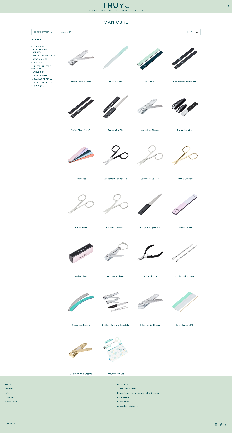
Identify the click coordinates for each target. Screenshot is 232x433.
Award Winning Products (39, 51)
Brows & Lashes (39, 59)
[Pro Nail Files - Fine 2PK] (81, 107)
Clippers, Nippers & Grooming (41, 67)
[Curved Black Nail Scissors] (116, 155)
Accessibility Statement (127, 406)
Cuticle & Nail (38, 72)
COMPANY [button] (123, 385)
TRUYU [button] (9, 385)
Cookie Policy (123, 402)
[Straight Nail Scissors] (150, 155)
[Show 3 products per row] (192, 32)
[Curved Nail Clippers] (150, 107)
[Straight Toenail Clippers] (81, 58)
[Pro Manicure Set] (185, 107)
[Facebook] (216, 424)
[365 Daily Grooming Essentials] (116, 301)
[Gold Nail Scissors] (185, 155)
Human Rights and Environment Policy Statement (138, 393)
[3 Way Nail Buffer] (185, 204)
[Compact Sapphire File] (150, 204)
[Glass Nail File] (116, 58)
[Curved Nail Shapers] (81, 301)
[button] (93, 11)
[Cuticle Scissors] (81, 204)
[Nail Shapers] (150, 58)
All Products (38, 46)
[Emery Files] (81, 155)
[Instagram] (226, 424)
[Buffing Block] (81, 253)
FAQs (7, 393)
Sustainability (11, 402)
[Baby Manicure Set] (116, 350)
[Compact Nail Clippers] (116, 253)
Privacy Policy (123, 397)
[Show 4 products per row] (198, 32)
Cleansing (36, 63)
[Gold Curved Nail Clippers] (81, 350)
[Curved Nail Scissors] (116, 204)
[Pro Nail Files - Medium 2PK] (185, 58)
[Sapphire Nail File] (116, 107)
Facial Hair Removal (41, 79)
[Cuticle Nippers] (150, 253)
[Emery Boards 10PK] (185, 301)
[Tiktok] (221, 424)
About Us (9, 389)
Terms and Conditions (126, 389)
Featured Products (41, 82)
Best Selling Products (43, 56)
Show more (37, 86)
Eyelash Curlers (40, 75)
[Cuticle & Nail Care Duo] (185, 253)
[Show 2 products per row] (187, 32)
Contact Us (10, 397)
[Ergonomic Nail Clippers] (150, 301)
